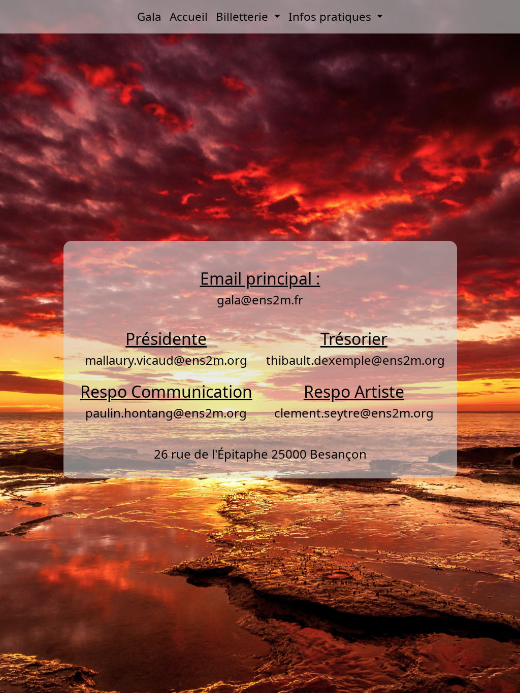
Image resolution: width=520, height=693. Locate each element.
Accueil (189, 16)
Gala (149, 16)
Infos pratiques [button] (331, 16)
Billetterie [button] (243, 16)
